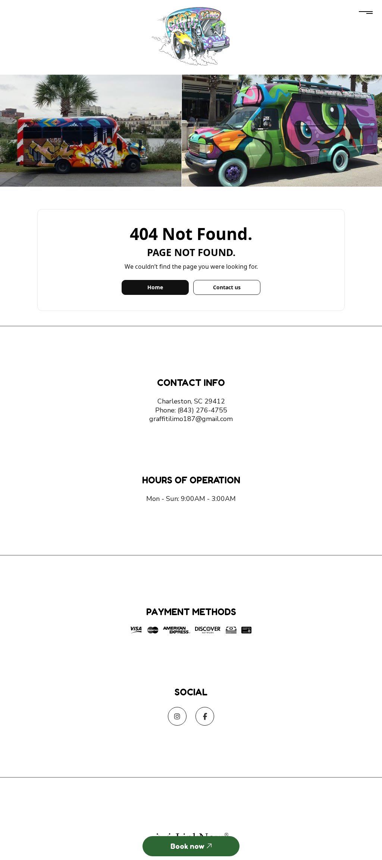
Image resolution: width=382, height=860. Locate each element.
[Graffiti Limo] (191, 35)
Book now (188, 846)
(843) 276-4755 (202, 410)
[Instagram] (177, 717)
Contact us (227, 287)
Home (155, 287)
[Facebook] (204, 717)
